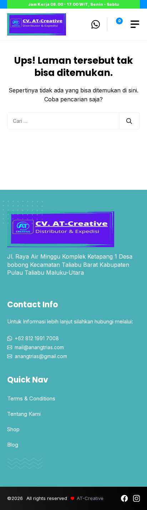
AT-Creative (90, 498)
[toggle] (134, 24)
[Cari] (129, 121)
